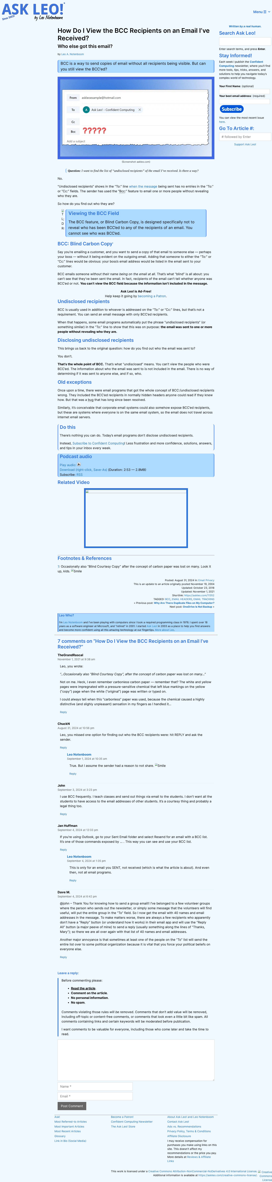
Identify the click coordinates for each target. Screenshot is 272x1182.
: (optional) (236, 86)
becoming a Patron (152, 296)
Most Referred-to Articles (70, 1121)
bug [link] (91, 400)
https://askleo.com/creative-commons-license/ (227, 1175)
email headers (182, 599)
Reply (63, 712)
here (222, 121)
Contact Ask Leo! (178, 1121)
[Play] (70, 465)
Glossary (59, 1136)
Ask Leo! (152, 626)
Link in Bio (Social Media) (70, 1140)
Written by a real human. (245, 26)
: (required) (242, 96)
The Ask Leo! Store (123, 1126)
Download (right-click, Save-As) (83, 470)
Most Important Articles (69, 1126)
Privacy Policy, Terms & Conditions (189, 1131)
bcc (167, 599)
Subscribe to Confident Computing (98, 443)
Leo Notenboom (73, 622)
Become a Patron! (122, 1116)
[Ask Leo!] (35, 12)
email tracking (203, 599)
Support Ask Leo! (245, 144)
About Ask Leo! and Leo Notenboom (190, 1116)
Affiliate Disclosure (179, 1136)
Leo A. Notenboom (72, 54)
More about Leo (164, 629)
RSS (79, 475)
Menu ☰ (259, 12)
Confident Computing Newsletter (132, 1121)
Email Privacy (206, 580)
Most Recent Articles (67, 1131)
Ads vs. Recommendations (184, 1126)
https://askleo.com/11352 (199, 595)
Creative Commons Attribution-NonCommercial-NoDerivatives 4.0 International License (202, 1171)
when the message (143, 186)
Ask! (57, 1116)
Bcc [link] (122, 191)
